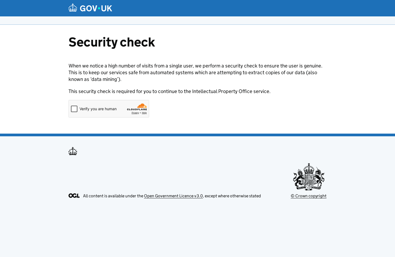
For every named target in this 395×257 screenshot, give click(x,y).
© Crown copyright (308, 195)
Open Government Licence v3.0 (173, 195)
